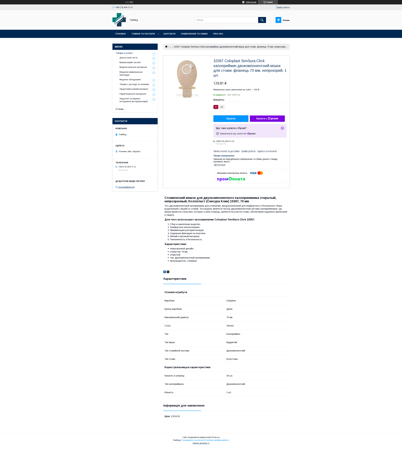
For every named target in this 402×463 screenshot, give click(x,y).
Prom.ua (216, 437)
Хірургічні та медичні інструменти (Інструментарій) (134, 100)
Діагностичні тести (129, 57)
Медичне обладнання (130, 79)
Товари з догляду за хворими (134, 84)
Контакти (169, 34)
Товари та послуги (143, 34)
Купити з (261, 118)
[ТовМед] (119, 25)
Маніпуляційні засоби (130, 62)
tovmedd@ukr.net (126, 187)
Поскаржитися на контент (192, 440)
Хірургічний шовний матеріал (134, 89)
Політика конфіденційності (217, 440)
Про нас (218, 34)
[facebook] (164, 272)
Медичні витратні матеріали (133, 67)
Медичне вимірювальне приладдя (131, 73)
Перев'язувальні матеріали (133, 94)
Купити (230, 118)
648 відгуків (251, 2)
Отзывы (120, 109)
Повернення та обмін (194, 34)
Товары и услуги (124, 53)
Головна (120, 34)
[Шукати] (262, 20)
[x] (168, 272)
